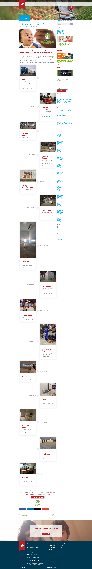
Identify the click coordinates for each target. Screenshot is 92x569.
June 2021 (59, 202)
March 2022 (59, 191)
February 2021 (59, 206)
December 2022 (60, 181)
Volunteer (44, 3)
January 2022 (59, 194)
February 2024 (59, 166)
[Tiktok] (37, 561)
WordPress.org (59, 239)
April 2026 (59, 136)
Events (49, 3)
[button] (72, 3)
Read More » (59, 50)
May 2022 (59, 189)
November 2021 (60, 196)
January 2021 (59, 207)
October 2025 (59, 143)
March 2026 (59, 137)
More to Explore (60, 31)
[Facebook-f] (28, 561)
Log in (58, 235)
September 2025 (60, 144)
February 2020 (59, 220)
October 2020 (59, 211)
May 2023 (59, 176)
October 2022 (59, 183)
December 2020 (60, 209)
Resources (55, 3)
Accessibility (55, 567)
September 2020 (60, 212)
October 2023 (59, 171)
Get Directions (29, 549)
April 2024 (59, 164)
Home (58, 20)
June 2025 (59, 148)
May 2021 (59, 203)
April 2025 (59, 150)
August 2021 (59, 199)
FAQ (64, 3)
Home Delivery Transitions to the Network (64, 77)
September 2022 (60, 184)
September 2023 (60, 172)
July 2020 (59, 214)
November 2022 (60, 182)
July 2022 (59, 187)
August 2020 (59, 213)
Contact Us (63, 547)
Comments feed (60, 238)
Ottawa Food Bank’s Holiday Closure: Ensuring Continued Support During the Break (64, 118)
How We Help (37, 3)
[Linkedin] (32, 561)
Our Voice (59, 32)
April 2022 (59, 190)
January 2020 (59, 221)
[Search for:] (62, 89)
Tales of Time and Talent (61, 33)
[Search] (71, 24)
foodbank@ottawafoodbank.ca (34, 554)
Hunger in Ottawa (30, 3)
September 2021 (60, 198)
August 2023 (59, 173)
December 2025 (60, 141)
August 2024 (59, 159)
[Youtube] (34, 561)
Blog (60, 20)
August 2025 (59, 145)
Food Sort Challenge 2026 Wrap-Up (63, 102)
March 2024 (59, 165)
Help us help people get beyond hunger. (46, 528)
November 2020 (60, 210)
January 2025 (59, 153)
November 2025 (60, 142)
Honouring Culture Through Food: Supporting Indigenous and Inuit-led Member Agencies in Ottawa (65, 61)
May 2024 (59, 163)
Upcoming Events (64, 543)
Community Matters (60, 30)
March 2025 (59, 151)
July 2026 (59, 133)
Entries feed (59, 236)
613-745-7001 (31, 551)
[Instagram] (30, 561)
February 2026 (59, 138)
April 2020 (59, 218)
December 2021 (60, 195)
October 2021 (59, 197)
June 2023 (59, 175)
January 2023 (59, 180)
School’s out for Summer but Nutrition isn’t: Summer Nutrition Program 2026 (64, 44)
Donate (60, 3)
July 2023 (59, 174)
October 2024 (59, 157)
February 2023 (59, 179)
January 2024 (59, 167)
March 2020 (59, 219)
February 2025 (59, 152)
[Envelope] (39, 561)
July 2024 (59, 160)
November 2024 (60, 156)
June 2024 (59, 161)
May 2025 (59, 149)
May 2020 (59, 217)
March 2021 (59, 205)
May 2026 (59, 135)
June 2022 (59, 188)
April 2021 (59, 204)
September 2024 (60, 158)
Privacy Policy (49, 567)
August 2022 (59, 186)
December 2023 (60, 168)
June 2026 (59, 134)
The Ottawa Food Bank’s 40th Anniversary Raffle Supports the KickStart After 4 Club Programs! (64, 110)
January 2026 (59, 140)
